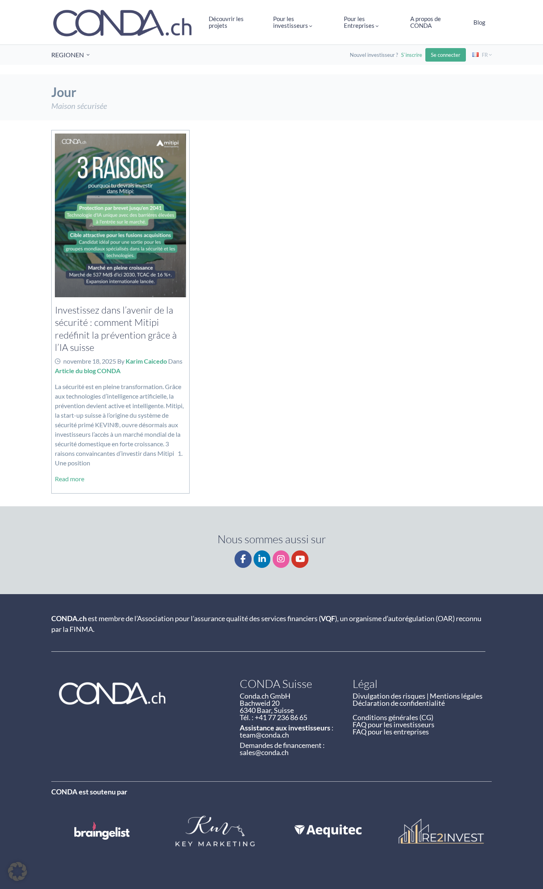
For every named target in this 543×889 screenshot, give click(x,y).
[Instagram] (281, 559)
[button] (17, 871)
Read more (69, 478)
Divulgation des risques (389, 695)
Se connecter (445, 55)
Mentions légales (456, 695)
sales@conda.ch (264, 752)
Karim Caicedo (146, 361)
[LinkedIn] (262, 559)
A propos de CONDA (425, 22)
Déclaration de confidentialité (399, 703)
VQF (328, 618)
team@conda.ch (264, 734)
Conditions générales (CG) (393, 717)
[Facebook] (243, 559)
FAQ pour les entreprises (391, 731)
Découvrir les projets (226, 22)
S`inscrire (411, 55)
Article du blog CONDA (87, 370)
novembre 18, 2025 (89, 361)
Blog (479, 22)
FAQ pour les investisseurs (393, 724)
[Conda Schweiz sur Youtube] (299, 559)
